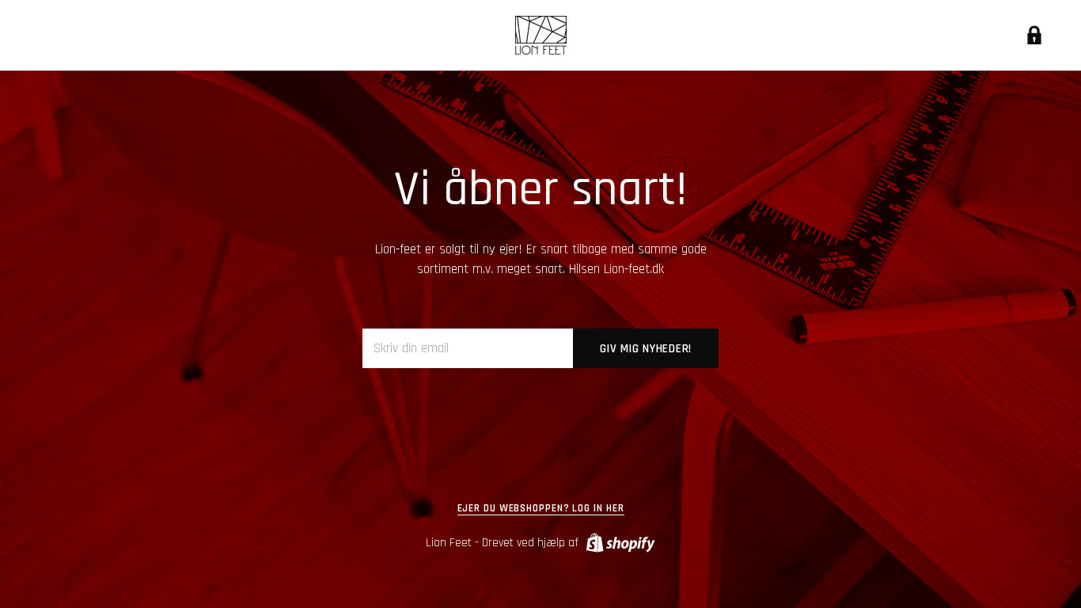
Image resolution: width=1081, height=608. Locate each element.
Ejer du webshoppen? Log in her (540, 508)
